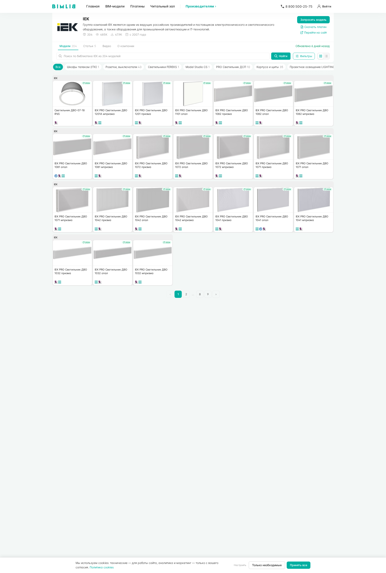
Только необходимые (267, 565)
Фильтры (306, 56)
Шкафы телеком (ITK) (83, 67)
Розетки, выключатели (124, 67)
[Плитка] (320, 56)
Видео (107, 46)
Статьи (89, 46)
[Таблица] (326, 56)
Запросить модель (313, 19)
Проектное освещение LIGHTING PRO (317, 67)
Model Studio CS (198, 67)
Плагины (137, 6)
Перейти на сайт (315, 32)
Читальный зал (162, 6)
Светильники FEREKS (163, 67)
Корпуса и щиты (270, 67)
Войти (326, 6)
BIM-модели (115, 6)
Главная (93, 6)
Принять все (298, 565)
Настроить (240, 565)
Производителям (200, 6)
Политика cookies (102, 567)
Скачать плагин (315, 27)
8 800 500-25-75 (298, 6)
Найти (283, 56)
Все (58, 67)
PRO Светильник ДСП (233, 67)
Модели (68, 46)
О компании (125, 46)
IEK (55, 78)
